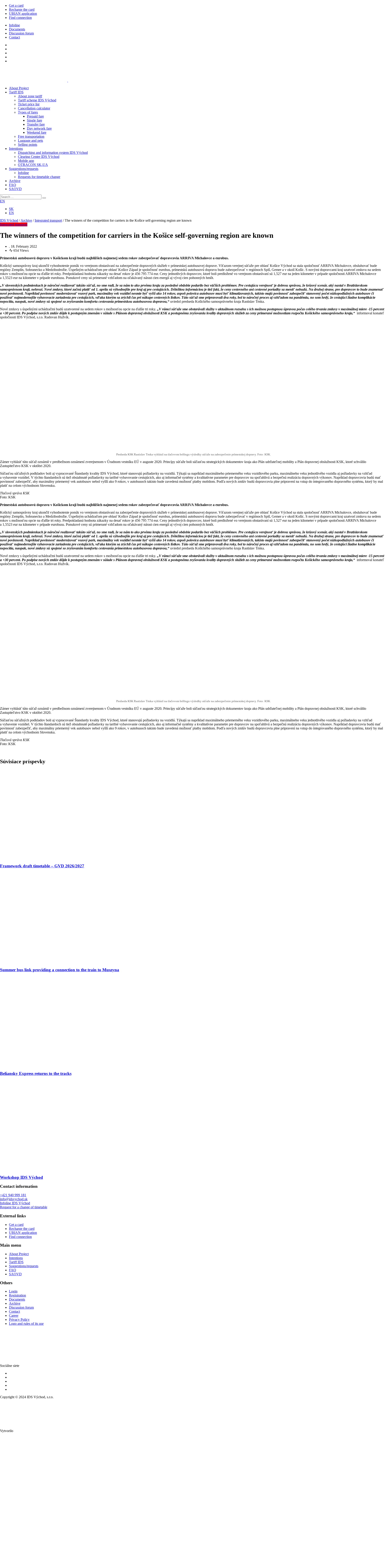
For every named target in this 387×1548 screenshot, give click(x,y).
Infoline (14, 25)
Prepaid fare (35, 116)
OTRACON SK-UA (33, 165)
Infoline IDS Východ (15, 1203)
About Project (19, 88)
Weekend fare (36, 132)
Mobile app (26, 161)
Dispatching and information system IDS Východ (53, 152)
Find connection (20, 17)
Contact (14, 37)
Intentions (16, 148)
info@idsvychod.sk (14, 1199)
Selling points (27, 144)
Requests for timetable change (39, 177)
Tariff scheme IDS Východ (37, 100)
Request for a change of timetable (23, 1207)
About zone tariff (30, 96)
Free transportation (31, 136)
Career (13, 1315)
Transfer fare (36, 124)
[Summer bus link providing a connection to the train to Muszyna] (45, 961)
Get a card (16, 5)
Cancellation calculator (34, 108)
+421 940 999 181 (13, 1195)
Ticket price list (28, 104)
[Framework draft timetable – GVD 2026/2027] (45, 857)
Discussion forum (21, 33)
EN (2, 201)
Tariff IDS (16, 92)
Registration (17, 1295)
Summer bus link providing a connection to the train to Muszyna (59, 969)
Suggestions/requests (23, 169)
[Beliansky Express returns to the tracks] (45, 1065)
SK (11, 209)
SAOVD (15, 189)
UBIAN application (23, 13)
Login (13, 1291)
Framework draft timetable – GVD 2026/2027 (42, 866)
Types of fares (28, 112)
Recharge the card (21, 9)
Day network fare (39, 128)
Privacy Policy (19, 1319)
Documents (17, 29)
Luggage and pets (30, 140)
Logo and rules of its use (26, 1323)
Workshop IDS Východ (21, 1177)
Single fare (34, 120)
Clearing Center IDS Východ (38, 157)
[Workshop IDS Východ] (45, 1169)
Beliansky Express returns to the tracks (35, 1073)
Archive (14, 181)
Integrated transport (13, 224)
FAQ (12, 185)
